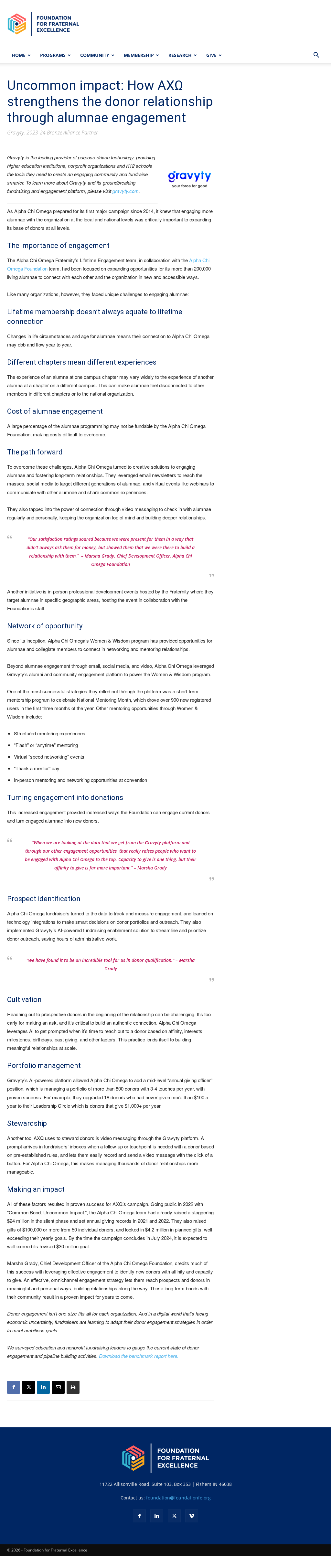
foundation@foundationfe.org (178, 1498)
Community (94, 55)
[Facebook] (13, 1387)
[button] (316, 56)
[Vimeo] (191, 1515)
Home (19, 55)
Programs (53, 55)
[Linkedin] (43, 1387)
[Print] (73, 1387)
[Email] (58, 1387)
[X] (28, 1387)
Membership (139, 55)
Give (211, 55)
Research (180, 55)
